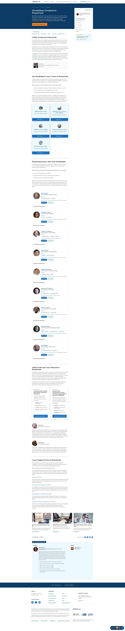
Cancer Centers (43, 33)
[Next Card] (90, 35)
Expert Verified (88, 9)
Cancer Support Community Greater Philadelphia (41, 484)
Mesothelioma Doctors (79, 29)
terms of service (41, 611)
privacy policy (35, 611)
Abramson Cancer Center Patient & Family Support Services (43, 468)
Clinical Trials (54, 33)
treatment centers (58, 79)
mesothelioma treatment (51, 59)
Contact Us (64, 596)
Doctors (49, 33)
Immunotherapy (78, 27)
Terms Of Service (44, 620)
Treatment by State (42, 7)
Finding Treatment (52, 596)
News (63, 598)
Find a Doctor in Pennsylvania (39, 24)
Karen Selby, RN (85, 13)
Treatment (36, 7)
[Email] (90, 537)
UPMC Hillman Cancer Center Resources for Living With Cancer (44, 501)
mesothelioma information (38, 56)
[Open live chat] (122, 627)
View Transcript (41, 66)
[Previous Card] (88, 35)
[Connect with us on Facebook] (32, 602)
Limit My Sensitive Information (64, 620)
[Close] (123, 626)
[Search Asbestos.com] (91, 1)
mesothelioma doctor (43, 164)
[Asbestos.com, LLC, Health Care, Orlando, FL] (83, 615)
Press (63, 600)
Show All (77, 31)
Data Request (52, 620)
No (72, 585)
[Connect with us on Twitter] (36, 602)
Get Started (76, 531)
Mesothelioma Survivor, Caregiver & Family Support (42, 493)
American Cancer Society (37, 477)
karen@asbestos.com (42, 549)
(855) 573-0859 (59, 548)
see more (86, 37)
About (63, 593)
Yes (67, 585)
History (41, 537)
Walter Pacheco (81, 14)
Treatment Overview (35, 33)
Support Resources (61, 33)
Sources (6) (35, 537)
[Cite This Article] (92, 537)
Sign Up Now (80, 600)
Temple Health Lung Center (45, 238)
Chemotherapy (78, 22)
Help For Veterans (52, 598)
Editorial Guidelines (66, 602)
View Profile (50, 202)
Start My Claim (56, 531)
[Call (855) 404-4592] (117, 627)
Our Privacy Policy (34, 620)
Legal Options (51, 600)
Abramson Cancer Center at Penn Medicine (48, 200)
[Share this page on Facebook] (85, 537)
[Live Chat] (88, 1)
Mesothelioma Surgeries (79, 20)
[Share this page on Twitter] (87, 537)
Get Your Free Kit (35, 531)
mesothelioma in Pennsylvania (43, 51)
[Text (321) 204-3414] (120, 627)
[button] (46, 1)
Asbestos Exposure (52, 602)
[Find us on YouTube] (39, 602)
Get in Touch (39, 119)
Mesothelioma (51, 593)
